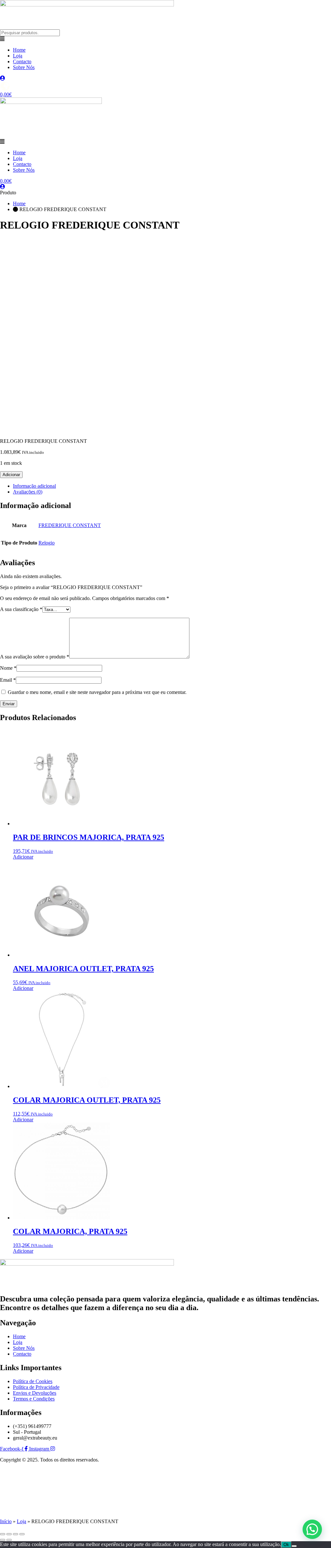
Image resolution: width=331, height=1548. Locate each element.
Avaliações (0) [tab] (27, 491)
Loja (17, 55)
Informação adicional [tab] (34, 486)
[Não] (294, 1546)
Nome (8, 668)
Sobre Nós (24, 67)
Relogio (46, 542)
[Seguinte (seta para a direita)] (9, 1540)
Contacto (22, 61)
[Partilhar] (15, 1534)
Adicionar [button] (23, 857)
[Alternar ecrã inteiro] (9, 1534)
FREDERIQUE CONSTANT (69, 525)
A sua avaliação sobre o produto (34, 656)
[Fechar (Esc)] (22, 1534)
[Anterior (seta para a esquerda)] (2, 1540)
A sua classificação (21, 609)
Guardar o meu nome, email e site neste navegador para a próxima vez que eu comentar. (97, 692)
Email (8, 680)
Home (19, 50)
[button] (165, 39)
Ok (286, 1544)
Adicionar (11, 474)
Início (6, 1521)
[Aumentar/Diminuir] (2, 1534)
